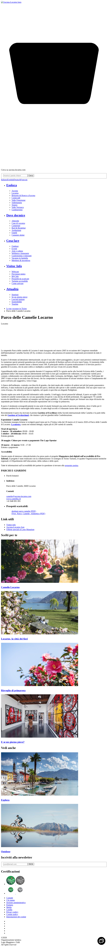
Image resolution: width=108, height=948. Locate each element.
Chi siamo (10, 900)
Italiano (4, 180)
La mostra (15, 424)
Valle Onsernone (18, 200)
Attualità (12, 289)
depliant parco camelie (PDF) (24, 511)
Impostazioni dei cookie (16, 917)
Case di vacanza (18, 223)
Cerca (31, 176)
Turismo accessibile (20, 281)
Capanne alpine (18, 235)
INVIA (31, 864)
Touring (15, 304)
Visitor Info (14, 266)
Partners (9, 905)
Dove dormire (15, 215)
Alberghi (15, 221)
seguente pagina (71, 465)
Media (9, 907)
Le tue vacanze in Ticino (16, 308)
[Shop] (54, 165)
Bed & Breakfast (19, 228)
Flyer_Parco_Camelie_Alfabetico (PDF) (28, 513)
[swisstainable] (15, 884)
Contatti (9, 898)
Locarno (15, 193)
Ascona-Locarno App (15, 527)
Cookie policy (12, 914)
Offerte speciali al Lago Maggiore (20, 529)
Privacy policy (12, 912)
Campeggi (16, 225)
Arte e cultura (17, 251)
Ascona (15, 191)
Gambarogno (17, 210)
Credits (9, 910)
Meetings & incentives (21, 260)
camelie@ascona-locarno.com (18, 496)
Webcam (15, 272)
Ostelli (14, 233)
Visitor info (11, 525)
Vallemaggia (17, 202)
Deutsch (17, 180)
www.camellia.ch (13, 499)
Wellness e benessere (20, 253)
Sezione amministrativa (16, 902)
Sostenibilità (17, 302)
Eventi (14, 248)
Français (23, 180)
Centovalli (16, 198)
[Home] (11, 2)
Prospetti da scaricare (20, 279)
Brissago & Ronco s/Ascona (23, 195)
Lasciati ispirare (18, 299)
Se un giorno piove (19, 297)
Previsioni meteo (18, 274)
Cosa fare (12, 240)
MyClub (15, 276)
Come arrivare (17, 283)
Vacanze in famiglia (20, 258)
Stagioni (15, 295)
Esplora (11, 185)
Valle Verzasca (18, 207)
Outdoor (15, 246)
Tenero (14, 205)
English (10, 180)
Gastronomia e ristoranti (21, 256)
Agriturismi (16, 230)
